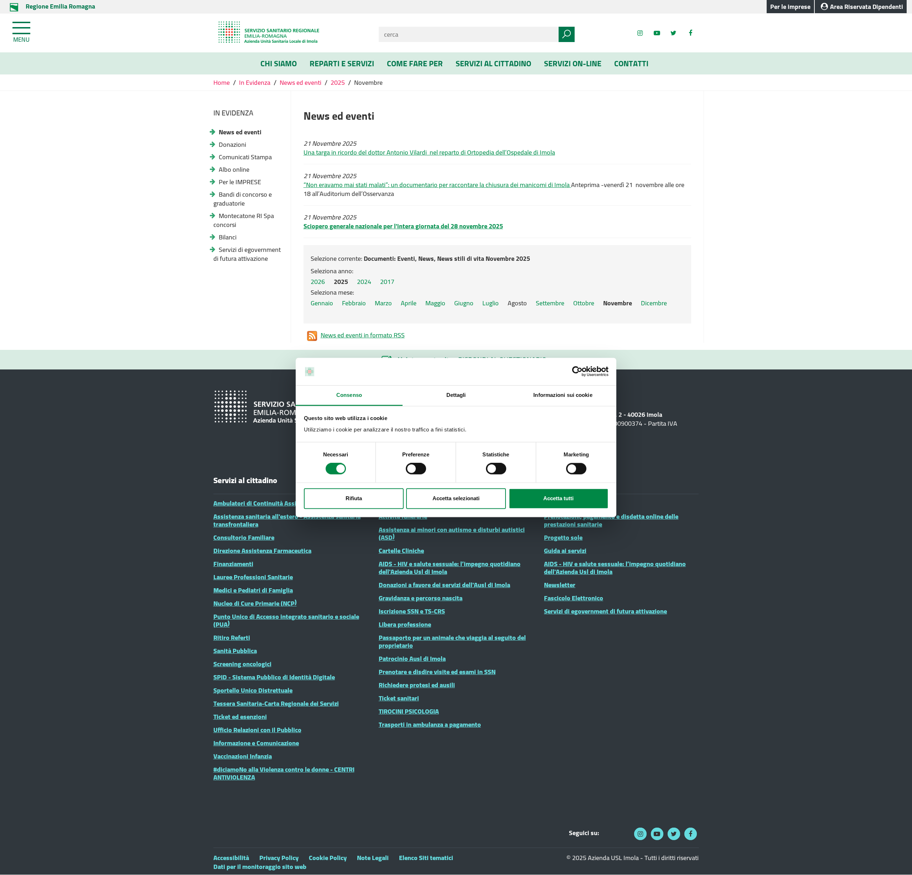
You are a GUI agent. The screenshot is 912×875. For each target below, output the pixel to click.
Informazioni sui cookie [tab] (562, 395)
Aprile (408, 303)
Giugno (463, 303)
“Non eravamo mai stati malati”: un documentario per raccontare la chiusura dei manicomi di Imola (437, 185)
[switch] (416, 469)
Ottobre (583, 303)
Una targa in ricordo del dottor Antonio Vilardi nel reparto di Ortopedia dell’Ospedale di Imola (429, 152)
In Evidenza (254, 82)
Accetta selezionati (456, 498)
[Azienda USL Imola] (290, 33)
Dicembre (654, 303)
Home (222, 82)
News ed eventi (300, 82)
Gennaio (322, 303)
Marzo (383, 303)
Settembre (550, 303)
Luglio (490, 303)
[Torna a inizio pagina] (897, 860)
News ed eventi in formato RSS (363, 336)
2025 (338, 82)
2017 (387, 282)
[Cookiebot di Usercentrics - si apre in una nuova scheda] (577, 371)
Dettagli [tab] (456, 395)
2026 (318, 282)
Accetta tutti (558, 498)
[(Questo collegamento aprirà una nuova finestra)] (690, 33)
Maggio (435, 303)
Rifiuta (354, 498)
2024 (364, 282)
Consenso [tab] (349, 395)
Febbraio (354, 303)
